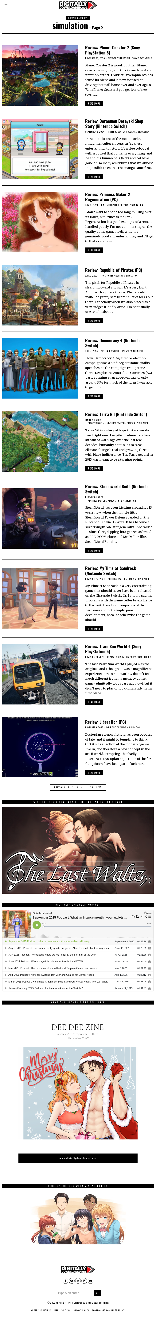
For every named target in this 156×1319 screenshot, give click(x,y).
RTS (120, 500)
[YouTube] (72, 1281)
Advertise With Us (41, 1310)
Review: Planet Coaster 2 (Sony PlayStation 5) (112, 50)
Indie (108, 727)
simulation (124, 58)
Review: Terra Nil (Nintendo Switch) (116, 414)
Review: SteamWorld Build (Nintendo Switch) (117, 489)
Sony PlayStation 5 (142, 58)
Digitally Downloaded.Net (97, 1302)
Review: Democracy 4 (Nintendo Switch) (113, 342)
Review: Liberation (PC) (105, 722)
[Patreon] (84, 1281)
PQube (110, 275)
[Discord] (90, 1281)
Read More (94, 103)
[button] (97, 1293)
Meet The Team (62, 1310)
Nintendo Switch (116, 131)
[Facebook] (65, 1281)
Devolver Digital (96, 423)
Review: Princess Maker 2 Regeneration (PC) (107, 196)
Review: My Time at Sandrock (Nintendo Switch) (110, 570)
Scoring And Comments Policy (108, 1310)
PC (103, 275)
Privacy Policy (81, 1310)
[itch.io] (78, 1281)
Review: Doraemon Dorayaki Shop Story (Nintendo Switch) (114, 123)
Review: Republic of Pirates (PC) (113, 270)
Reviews (112, 58)
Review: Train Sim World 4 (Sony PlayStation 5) (113, 648)
